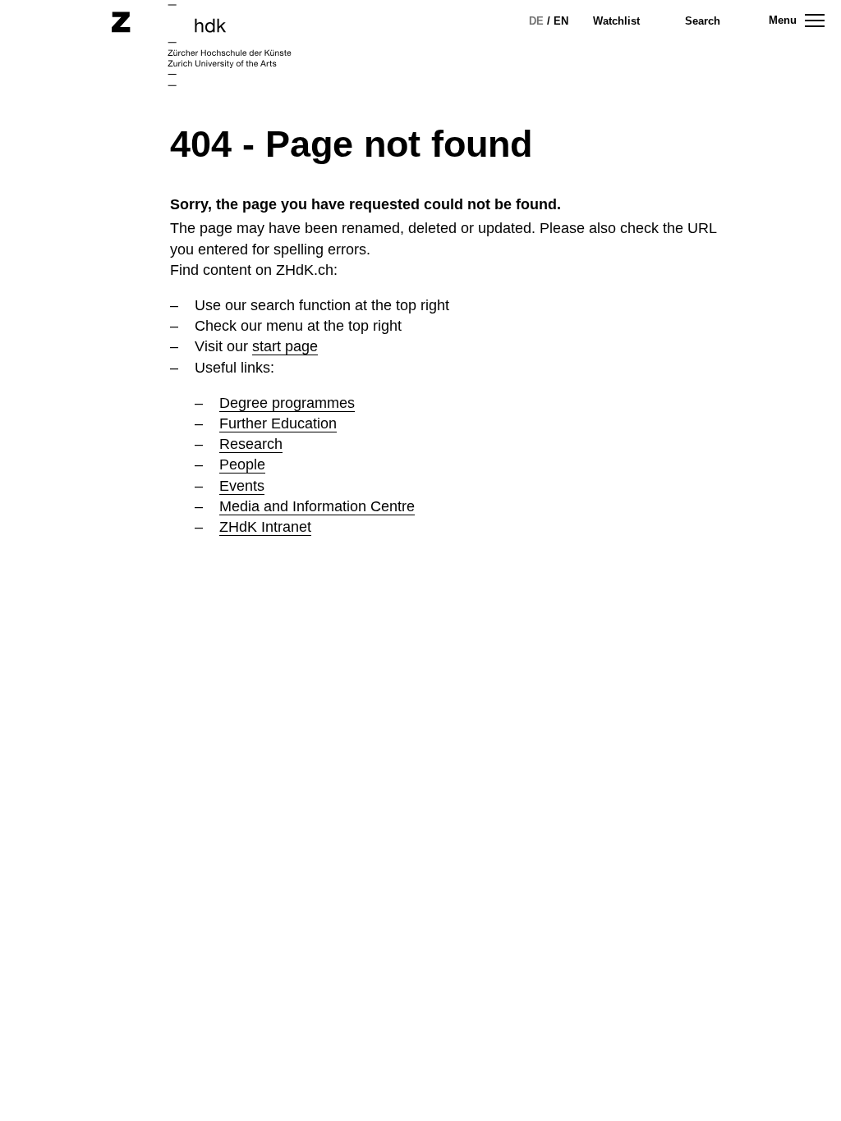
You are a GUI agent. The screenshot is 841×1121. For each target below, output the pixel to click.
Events (241, 486)
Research (251, 444)
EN (561, 21)
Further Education (278, 423)
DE (536, 21)
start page (285, 346)
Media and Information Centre (317, 506)
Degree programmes (287, 403)
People (242, 464)
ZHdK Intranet (265, 527)
